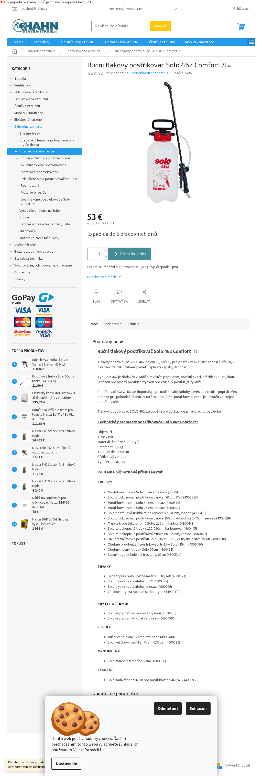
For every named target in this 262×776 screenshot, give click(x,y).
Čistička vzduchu (27, 106)
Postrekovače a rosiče (36, 151)
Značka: (182, 73)
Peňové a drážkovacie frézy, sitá (44, 224)
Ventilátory (22, 85)
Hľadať (160, 26)
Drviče (24, 217)
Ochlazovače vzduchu (31, 99)
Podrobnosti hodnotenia (149, 73)
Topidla (20, 78)
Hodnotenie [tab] (113, 324)
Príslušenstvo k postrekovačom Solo (49, 179)
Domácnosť (23, 272)
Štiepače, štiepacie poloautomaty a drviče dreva (46, 142)
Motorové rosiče (33, 192)
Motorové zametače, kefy (39, 238)
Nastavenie (66, 764)
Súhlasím (198, 708)
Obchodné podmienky (126, 9)
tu (102, 750)
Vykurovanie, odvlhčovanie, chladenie (43, 265)
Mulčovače (27, 231)
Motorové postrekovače (39, 172)
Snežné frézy (29, 133)
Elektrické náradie (28, 119)
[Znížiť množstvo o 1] (105, 257)
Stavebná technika (28, 258)
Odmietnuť (168, 708)
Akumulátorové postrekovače (44, 165)
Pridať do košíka (133, 253)
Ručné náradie (25, 245)
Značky (19, 279)
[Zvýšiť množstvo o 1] (105, 251)
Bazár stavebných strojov (33, 251)
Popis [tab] (94, 324)
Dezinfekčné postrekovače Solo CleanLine (45, 201)
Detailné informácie (102, 277)
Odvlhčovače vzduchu (31, 92)
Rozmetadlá (30, 185)
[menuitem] (17, 42)
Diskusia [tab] (133, 324)
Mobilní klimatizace (28, 113)
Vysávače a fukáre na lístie (39, 210)
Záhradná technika (28, 126)
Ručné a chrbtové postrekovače (45, 158)
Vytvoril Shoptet (237, 765)
